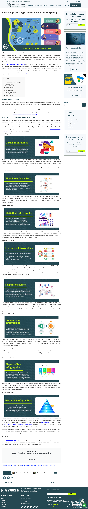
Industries (45, 5)
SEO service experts (11, 440)
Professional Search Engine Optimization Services (46, 465)
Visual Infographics (9, 84)
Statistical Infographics (10, 87)
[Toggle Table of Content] (22, 79)
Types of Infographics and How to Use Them (14, 82)
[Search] (84, 105)
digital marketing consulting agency (16, 64)
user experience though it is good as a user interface (18, 424)
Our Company (31, 5)
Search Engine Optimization (20, 15)
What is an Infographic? (9, 80)
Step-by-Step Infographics (10, 93)
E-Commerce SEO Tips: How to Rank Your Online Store (47, 472)
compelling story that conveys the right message (25, 114)
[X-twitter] (76, 2)
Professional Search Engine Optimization (10, 465)
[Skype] (31, 507)
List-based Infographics (10, 89)
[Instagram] (71, 2)
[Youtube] (79, 2)
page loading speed (46, 422)
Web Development (72, 127)
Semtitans (68, 51)
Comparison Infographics (10, 92)
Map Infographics (9, 90)
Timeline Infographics (10, 85)
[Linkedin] (65, 2)
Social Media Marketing (73, 123)
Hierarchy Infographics (10, 95)
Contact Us (58, 5)
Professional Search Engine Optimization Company (27, 465)
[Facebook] (68, 2)
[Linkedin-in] (28, 507)
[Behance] (73, 2)
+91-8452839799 (55, 504)
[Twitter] (25, 507)
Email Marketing (71, 125)
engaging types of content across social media (36, 73)
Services (39, 5)
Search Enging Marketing (73, 119)
